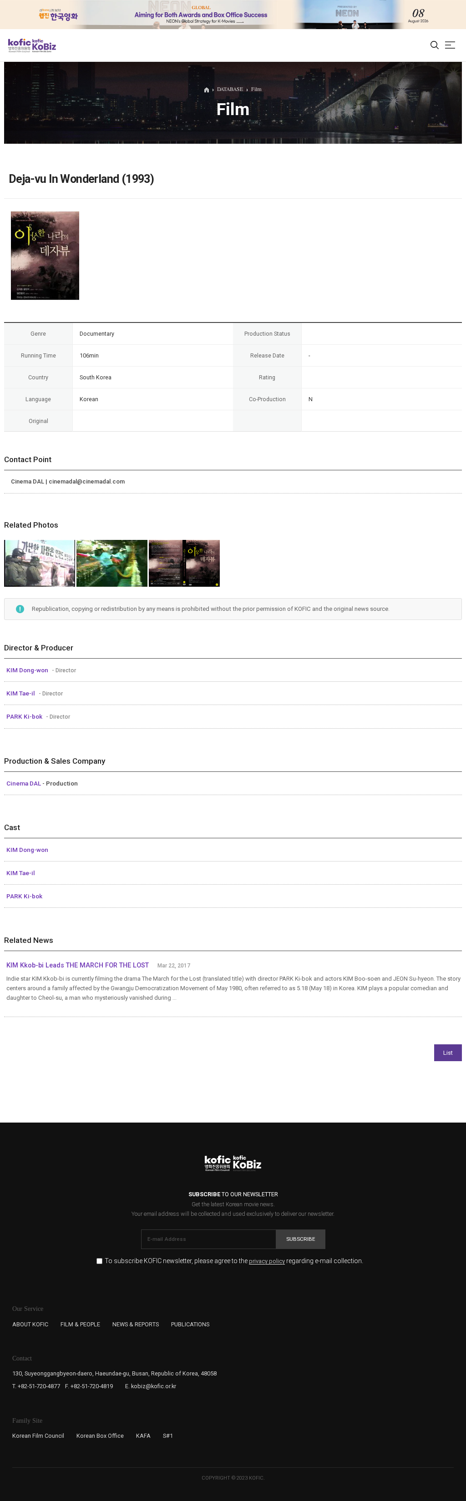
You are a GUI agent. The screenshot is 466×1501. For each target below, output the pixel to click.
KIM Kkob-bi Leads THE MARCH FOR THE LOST (77, 965)
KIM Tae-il (21, 693)
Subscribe (300, 1239)
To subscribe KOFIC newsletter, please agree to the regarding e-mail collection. (234, 1261)
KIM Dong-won (28, 670)
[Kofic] (19, 45)
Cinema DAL (24, 783)
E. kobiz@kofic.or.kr (150, 1386)
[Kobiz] (43, 45)
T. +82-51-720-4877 (36, 1386)
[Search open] (434, 45)
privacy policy (267, 1261)
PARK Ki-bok (25, 716)
